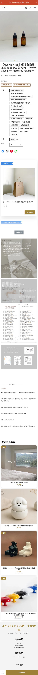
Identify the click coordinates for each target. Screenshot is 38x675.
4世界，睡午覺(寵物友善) (18, 100)
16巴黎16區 (14, 128)
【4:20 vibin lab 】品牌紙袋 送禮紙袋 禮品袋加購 (19, 202)
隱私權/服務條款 (19, 645)
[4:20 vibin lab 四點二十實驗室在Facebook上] (14, 658)
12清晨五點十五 (15, 122)
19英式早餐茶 (24, 131)
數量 (2, 144)
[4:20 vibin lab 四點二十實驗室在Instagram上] (19, 658)
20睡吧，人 (14, 134)
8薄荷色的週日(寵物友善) (18, 112)
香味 (2, 90)
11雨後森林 (29, 119)
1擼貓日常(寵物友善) (17, 90)
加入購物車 (29, 212)
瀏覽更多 (19, 232)
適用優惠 (4, 81)
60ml (17, 139)
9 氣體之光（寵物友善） (18, 115)
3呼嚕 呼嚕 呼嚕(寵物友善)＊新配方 (21, 96)
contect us (19, 643)
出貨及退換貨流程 (19, 647)
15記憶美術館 (25, 125)
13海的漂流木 (26, 122)
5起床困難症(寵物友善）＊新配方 (20, 103)
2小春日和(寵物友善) (17, 93)
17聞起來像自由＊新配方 (27, 128)
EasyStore (27, 633)
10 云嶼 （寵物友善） (17, 119)
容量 (2, 139)
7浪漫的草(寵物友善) (17, 109)
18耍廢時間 (14, 131)
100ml (12, 139)
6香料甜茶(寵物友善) (17, 106)
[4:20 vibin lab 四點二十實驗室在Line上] (23, 658)
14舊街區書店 (14, 125)
